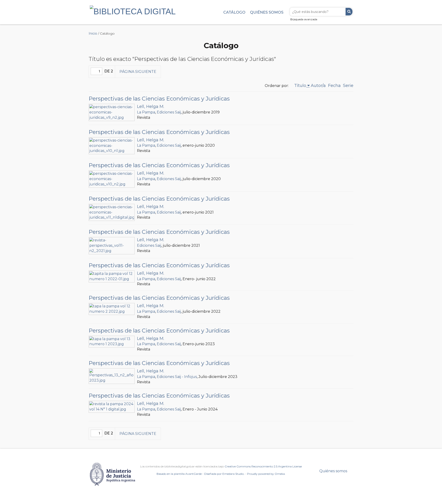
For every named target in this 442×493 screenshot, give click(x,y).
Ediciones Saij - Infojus (177, 376)
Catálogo (234, 12)
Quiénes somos (266, 12)
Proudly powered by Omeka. (266, 473)
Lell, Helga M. (150, 106)
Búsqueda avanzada (303, 19)
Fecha (334, 85)
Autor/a (318, 85)
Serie (348, 85)
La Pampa (146, 112)
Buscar (349, 11)
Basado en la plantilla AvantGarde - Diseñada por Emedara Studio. (200, 473)
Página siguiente (137, 71)
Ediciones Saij (169, 112)
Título (300, 85)
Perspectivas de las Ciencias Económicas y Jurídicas (159, 98)
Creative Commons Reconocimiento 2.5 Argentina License (263, 466)
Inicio (93, 33)
